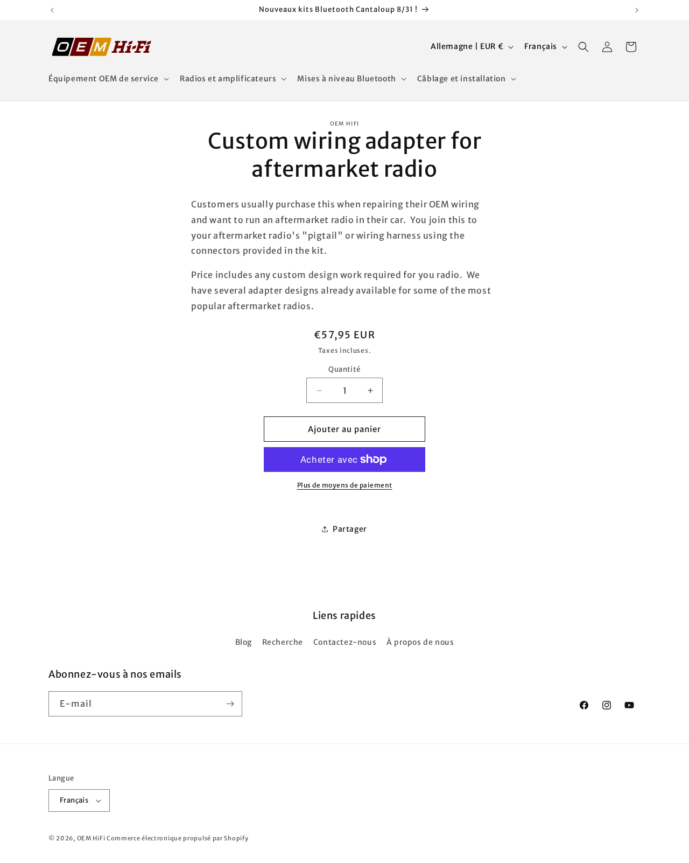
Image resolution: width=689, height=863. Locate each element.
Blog (243, 642)
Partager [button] (350, 529)
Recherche (282, 642)
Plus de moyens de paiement (344, 485)
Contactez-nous (344, 642)
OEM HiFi (91, 838)
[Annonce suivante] (637, 10)
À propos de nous (420, 642)
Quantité (344, 369)
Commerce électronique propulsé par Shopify (177, 838)
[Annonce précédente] (52, 10)
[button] (107, 78)
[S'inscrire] (230, 703)
